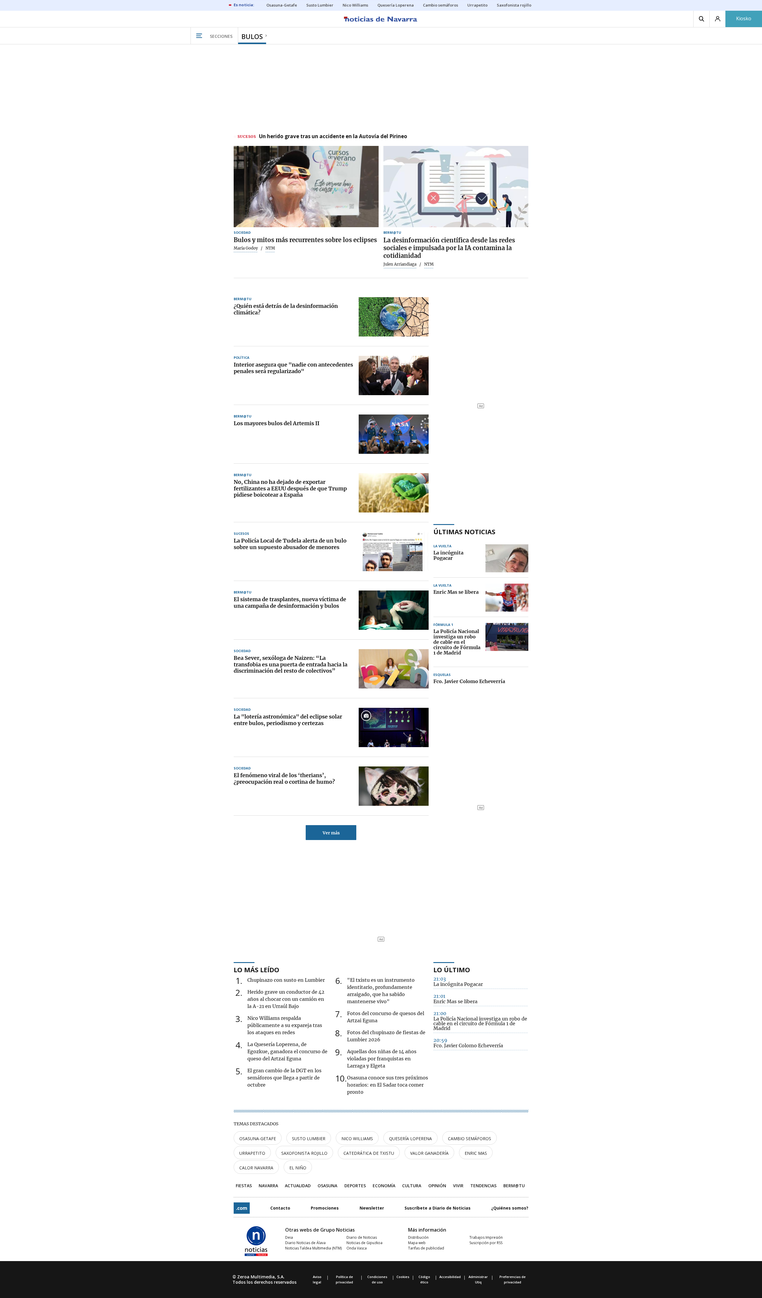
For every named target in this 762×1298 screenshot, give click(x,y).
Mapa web (417, 1242)
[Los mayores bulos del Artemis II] (394, 434)
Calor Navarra (256, 1168)
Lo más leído (256, 969)
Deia (289, 1237)
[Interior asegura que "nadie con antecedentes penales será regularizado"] (394, 375)
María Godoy (246, 248)
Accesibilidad (450, 1276)
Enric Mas (476, 1153)
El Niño (297, 1168)
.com (241, 1208)
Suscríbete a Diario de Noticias (438, 1208)
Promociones (325, 1208)
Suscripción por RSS (485, 1242)
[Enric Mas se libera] (506, 598)
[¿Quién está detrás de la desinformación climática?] (394, 316)
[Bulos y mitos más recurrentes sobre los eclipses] (306, 186)
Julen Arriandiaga (399, 264)
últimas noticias (464, 531)
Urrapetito (252, 1153)
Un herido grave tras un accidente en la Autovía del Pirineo (333, 137)
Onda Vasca (356, 1248)
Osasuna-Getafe (257, 1138)
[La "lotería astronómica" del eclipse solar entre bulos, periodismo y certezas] (394, 727)
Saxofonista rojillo (304, 1153)
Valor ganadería (429, 1153)
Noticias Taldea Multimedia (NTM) (313, 1248)
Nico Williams (357, 1138)
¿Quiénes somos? (509, 1208)
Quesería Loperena (410, 1138)
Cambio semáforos (469, 1138)
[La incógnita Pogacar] (506, 558)
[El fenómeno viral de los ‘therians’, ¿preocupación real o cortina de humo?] (394, 786)
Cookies (402, 1276)
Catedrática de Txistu (368, 1153)
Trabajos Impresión (486, 1237)
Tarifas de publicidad (426, 1248)
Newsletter (372, 1208)
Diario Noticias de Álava (305, 1242)
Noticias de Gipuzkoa (364, 1242)
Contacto (280, 1208)
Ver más (331, 833)
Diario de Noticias (361, 1237)
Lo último (451, 969)
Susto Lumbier (308, 1138)
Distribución (418, 1237)
